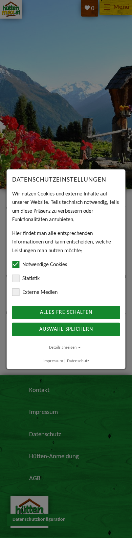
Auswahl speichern (66, 329)
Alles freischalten (66, 312)
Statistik (31, 278)
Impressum (53, 361)
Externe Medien (40, 292)
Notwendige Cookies (44, 264)
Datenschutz (78, 361)
